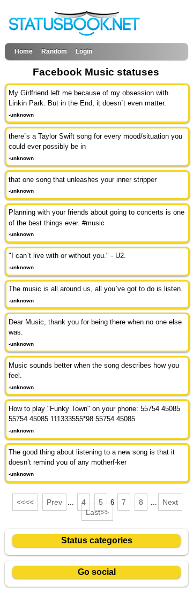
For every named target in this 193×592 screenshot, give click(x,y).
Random (54, 51)
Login (84, 51)
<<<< (25, 502)
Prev (54, 502)
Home (23, 51)
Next (170, 502)
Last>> (97, 512)
